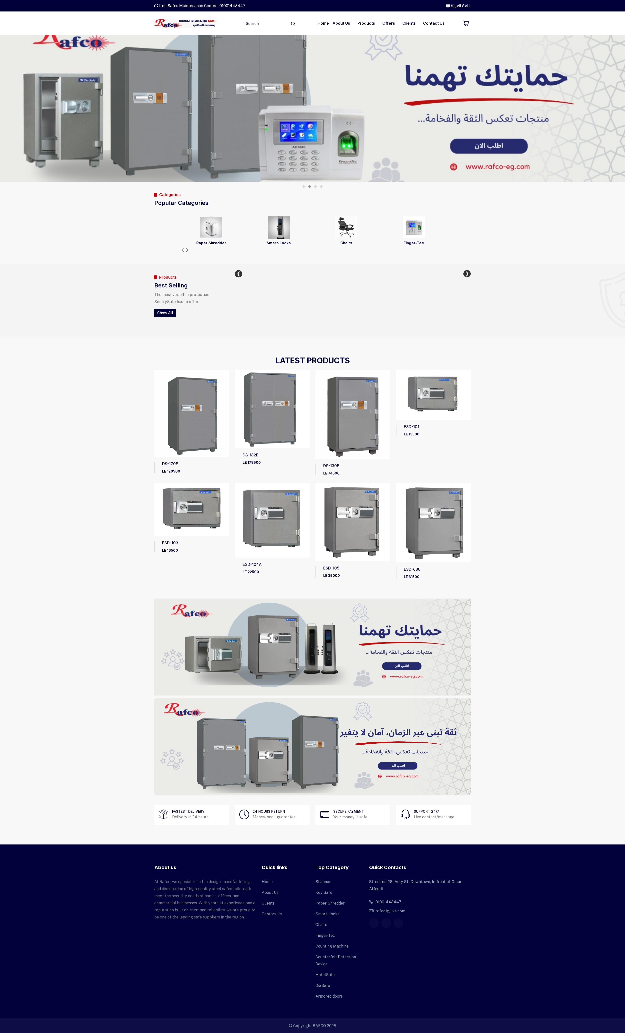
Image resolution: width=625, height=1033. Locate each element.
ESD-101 (411, 426)
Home (323, 23)
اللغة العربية (460, 5)
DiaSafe (322, 985)
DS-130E (331, 465)
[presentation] (183, 250)
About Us (341, 23)
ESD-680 (412, 569)
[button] (304, 186)
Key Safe (323, 892)
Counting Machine (332, 946)
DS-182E (251, 455)
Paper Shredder (211, 243)
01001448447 (388, 902)
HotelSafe (325, 974)
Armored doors (329, 996)
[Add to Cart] (159, 419)
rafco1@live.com (390, 911)
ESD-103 (170, 542)
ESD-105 (331, 568)
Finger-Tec (414, 243)
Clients (409, 23)
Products (366, 23)
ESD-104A (252, 564)
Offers (388, 23)
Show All (165, 313)
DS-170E (170, 463)
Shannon (323, 881)
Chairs (346, 243)
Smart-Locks (279, 243)
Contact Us (434, 23)
